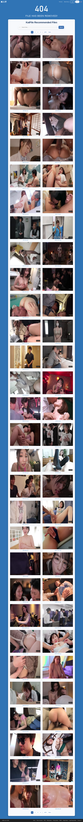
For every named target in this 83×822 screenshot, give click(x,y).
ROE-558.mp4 (25, 550)
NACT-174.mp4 (58, 757)
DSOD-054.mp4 (25, 783)
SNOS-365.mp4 (25, 317)
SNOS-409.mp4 (58, 524)
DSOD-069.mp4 (58, 602)
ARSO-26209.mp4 (25, 627)
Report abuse (65, 820)
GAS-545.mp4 (58, 679)
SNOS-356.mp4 (25, 395)
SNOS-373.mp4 (25, 421)
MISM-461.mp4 (58, 136)
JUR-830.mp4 (25, 110)
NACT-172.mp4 (25, 757)
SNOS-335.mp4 (58, 446)
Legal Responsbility (72, 820)
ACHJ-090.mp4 (25, 472)
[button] (81, 2)
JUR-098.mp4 (58, 110)
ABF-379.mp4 (58, 214)
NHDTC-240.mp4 (25, 343)
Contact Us (79, 820)
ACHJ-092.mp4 (58, 84)
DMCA (60, 820)
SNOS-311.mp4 (26, 265)
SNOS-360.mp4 (58, 395)
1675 (45, 32)
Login (72, 1)
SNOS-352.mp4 (25, 291)
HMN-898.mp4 (58, 576)
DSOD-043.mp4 (25, 705)
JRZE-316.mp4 (25, 84)
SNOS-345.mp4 (25, 369)
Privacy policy (55, 820)
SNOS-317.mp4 (58, 162)
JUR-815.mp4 (58, 421)
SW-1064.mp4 (58, 472)
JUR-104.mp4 (25, 240)
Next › (50, 32)
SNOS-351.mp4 (25, 498)
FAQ (45, 820)
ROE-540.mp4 (58, 59)
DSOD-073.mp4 (58, 317)
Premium (60, 1)
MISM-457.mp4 (58, 783)
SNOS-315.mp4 (25, 162)
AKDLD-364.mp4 (58, 653)
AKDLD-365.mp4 (58, 550)
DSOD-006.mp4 (58, 627)
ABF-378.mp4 (25, 136)
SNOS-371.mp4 (25, 188)
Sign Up (77, 1)
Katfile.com (4, 820)
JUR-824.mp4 (25, 602)
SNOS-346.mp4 (58, 498)
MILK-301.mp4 (25, 679)
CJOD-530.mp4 (26, 808)
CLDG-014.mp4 (25, 731)
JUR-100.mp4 (25, 446)
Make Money (66, 1)
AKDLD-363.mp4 (58, 240)
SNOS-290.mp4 (25, 214)
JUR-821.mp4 (25, 653)
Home (34, 820)
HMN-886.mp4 (58, 188)
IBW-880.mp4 (58, 731)
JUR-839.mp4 (58, 343)
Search (61, 27)
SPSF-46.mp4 (25, 576)
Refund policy (49, 820)
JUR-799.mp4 (58, 705)
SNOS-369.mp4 (25, 524)
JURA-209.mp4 (58, 808)
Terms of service (40, 820)
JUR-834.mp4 (58, 291)
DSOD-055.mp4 (58, 369)
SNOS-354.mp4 (58, 265)
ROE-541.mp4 (25, 59)
